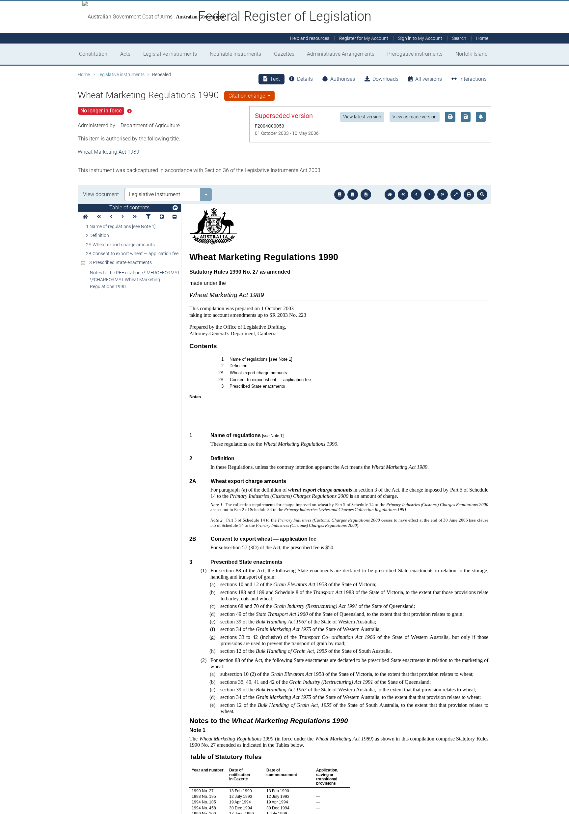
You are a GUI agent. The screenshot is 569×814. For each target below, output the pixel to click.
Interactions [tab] (473, 79)
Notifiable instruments (235, 54)
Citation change (247, 96)
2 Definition (97, 235)
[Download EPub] (339, 194)
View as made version (415, 116)
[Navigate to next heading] (123, 217)
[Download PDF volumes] (352, 194)
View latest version (362, 116)
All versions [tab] (428, 79)
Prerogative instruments (415, 54)
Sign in (420, 38)
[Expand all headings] (162, 217)
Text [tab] (275, 79)
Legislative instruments (170, 54)
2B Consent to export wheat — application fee (132, 253)
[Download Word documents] (366, 194)
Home (84, 74)
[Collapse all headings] (174, 217)
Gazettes (284, 54)
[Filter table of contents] (148, 217)
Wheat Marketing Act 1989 (108, 152)
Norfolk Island (471, 54)
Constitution (93, 54)
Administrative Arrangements (340, 54)
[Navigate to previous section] (416, 194)
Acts (125, 54)
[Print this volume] (469, 194)
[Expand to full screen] (455, 194)
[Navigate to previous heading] (111, 217)
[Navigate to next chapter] (442, 194)
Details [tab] (305, 79)
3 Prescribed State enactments (120, 262)
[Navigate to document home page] (85, 217)
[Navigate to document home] (390, 194)
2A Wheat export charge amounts (120, 244)
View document (101, 194)
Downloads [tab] (385, 79)
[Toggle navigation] (175, 208)
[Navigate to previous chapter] (403, 194)
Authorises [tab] (342, 79)
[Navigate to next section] (429, 194)
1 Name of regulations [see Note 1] (120, 226)
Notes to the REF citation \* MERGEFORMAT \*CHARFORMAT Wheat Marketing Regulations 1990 (135, 279)
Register (363, 38)
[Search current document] (482, 194)
